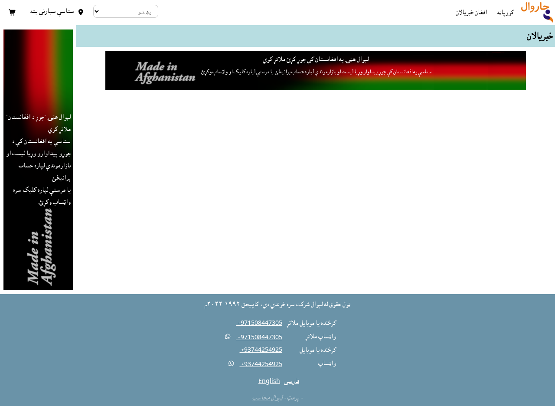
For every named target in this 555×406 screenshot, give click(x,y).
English (269, 381)
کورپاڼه (505, 13)
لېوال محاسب (267, 398)
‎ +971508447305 (259, 323)
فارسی (291, 381)
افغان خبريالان (471, 13)
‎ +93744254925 (261, 350)
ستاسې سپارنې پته (56, 11)
